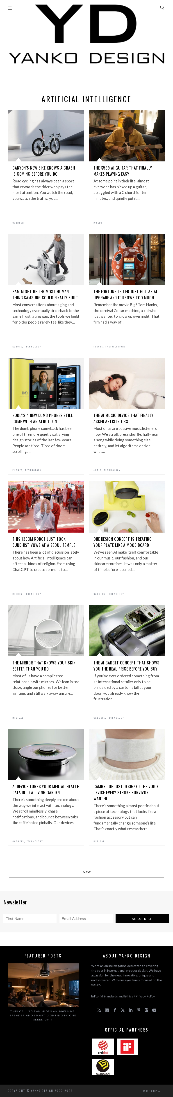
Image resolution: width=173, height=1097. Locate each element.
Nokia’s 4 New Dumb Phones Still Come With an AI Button (42, 418)
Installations (115, 346)
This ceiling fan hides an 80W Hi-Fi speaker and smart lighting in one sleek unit (43, 1015)
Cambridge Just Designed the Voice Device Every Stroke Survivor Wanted (126, 792)
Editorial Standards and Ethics (112, 996)
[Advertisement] (86, 78)
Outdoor (18, 222)
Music (97, 222)
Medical (18, 717)
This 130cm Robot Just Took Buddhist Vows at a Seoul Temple (43, 542)
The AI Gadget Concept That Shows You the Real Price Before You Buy (126, 666)
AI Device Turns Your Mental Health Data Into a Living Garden (46, 789)
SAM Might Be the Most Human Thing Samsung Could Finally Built (45, 294)
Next (87, 872)
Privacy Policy (145, 996)
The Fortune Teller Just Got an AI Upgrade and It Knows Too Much (125, 294)
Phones (17, 470)
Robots (17, 346)
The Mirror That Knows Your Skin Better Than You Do (44, 666)
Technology (33, 346)
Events (98, 346)
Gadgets (99, 594)
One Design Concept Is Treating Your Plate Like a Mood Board (122, 542)
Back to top (150, 1091)
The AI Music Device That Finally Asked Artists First (123, 418)
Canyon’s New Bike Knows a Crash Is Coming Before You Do (43, 171)
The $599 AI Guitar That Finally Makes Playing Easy (122, 171)
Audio (97, 470)
